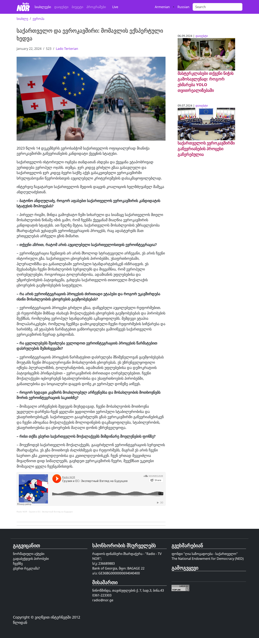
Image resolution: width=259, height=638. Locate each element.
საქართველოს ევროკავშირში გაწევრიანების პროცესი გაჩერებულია (206, 148)
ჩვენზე (18, 563)
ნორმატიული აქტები (28, 553)
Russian (183, 7)
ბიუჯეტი (77, 7)
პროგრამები (96, 7)
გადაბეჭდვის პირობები (31, 558)
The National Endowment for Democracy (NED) (208, 558)
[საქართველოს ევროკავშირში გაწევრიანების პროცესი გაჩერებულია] (206, 123)
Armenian (162, 7)
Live (115, 7)
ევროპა (38, 18)
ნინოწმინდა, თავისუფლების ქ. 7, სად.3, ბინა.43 (128, 590)
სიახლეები (43, 7)
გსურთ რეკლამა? (26, 568)
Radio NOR (22, 512)
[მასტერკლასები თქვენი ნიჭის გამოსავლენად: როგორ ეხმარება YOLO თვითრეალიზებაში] (206, 54)
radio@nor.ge (102, 600)
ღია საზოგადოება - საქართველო (210, 553)
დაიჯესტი (61, 7)
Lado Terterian (67, 48)
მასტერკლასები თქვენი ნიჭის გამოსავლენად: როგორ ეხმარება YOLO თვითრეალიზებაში (206, 82)
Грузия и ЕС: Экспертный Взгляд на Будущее (51, 512)
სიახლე (22, 18)
